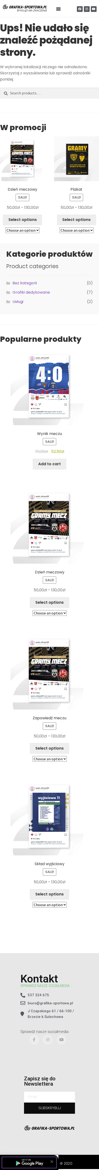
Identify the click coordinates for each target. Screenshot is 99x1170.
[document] (49, 585)
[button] (52, 1161)
